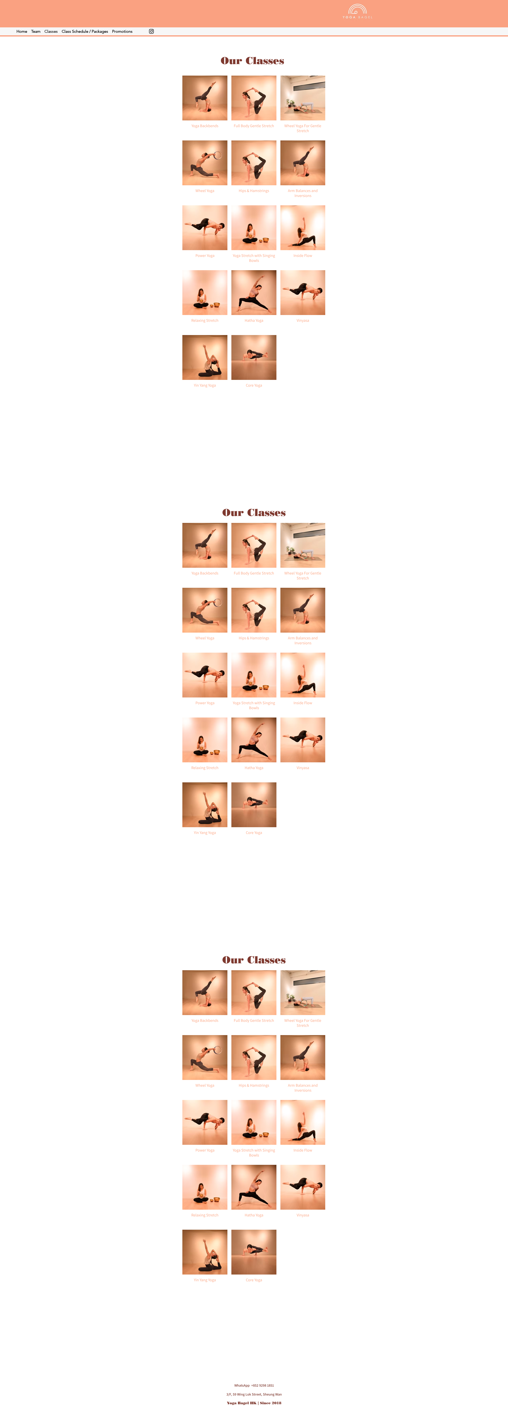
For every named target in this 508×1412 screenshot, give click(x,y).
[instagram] (151, 31)
